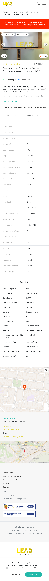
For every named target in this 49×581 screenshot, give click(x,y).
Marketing (38, 568)
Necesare (13, 568)
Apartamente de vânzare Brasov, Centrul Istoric (24, 533)
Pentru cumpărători (12, 476)
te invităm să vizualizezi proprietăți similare (24, 24)
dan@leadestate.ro (11, 429)
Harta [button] (44, 56)
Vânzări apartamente (24, 527)
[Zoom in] (46, 405)
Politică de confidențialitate (14, 499)
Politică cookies (9, 495)
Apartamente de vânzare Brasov (24, 530)
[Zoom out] (46, 409)
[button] (3, 44)
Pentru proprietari (11, 480)
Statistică (26, 568)
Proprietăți (8, 473)
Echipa (6, 483)
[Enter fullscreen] (46, 370)
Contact (6, 487)
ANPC (5, 492)
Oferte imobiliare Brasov (14, 107)
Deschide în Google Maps (14, 436)
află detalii (32, 563)
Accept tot (33, 574)
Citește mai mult (10, 101)
